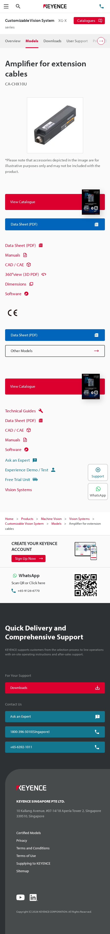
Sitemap (22, 871)
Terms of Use (26, 855)
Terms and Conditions (33, 848)
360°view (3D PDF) (22, 274)
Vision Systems (18, 489)
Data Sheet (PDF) (20, 245)
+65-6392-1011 (21, 747)
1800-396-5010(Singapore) (30, 731)
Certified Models (28, 833)
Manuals (12, 255)
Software (13, 293)
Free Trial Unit (17, 479)
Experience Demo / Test (26, 469)
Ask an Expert (17, 460)
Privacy (21, 840)
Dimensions (15, 284)
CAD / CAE (14, 264)
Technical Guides (20, 410)
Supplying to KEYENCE (33, 863)
